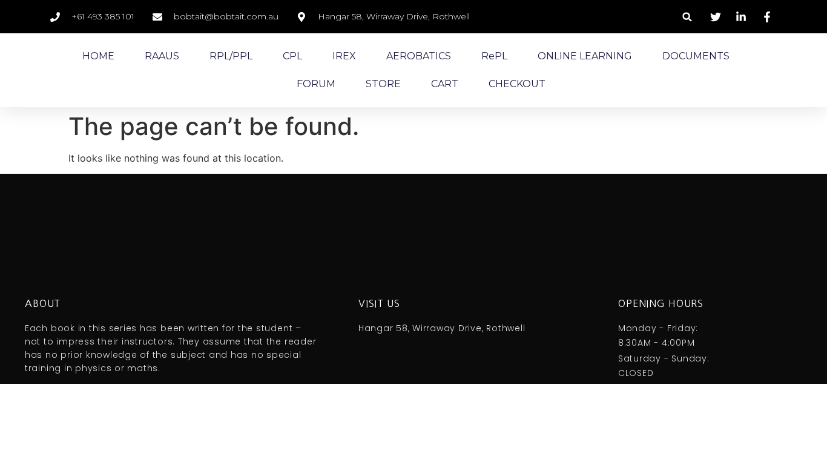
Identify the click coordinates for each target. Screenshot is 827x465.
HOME (98, 56)
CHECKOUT (517, 84)
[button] (687, 16)
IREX (344, 56)
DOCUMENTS (696, 56)
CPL (292, 56)
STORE (383, 84)
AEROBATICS (418, 56)
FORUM (316, 84)
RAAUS (162, 56)
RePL (494, 56)
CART (444, 84)
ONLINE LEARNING (585, 56)
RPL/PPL (230, 56)
